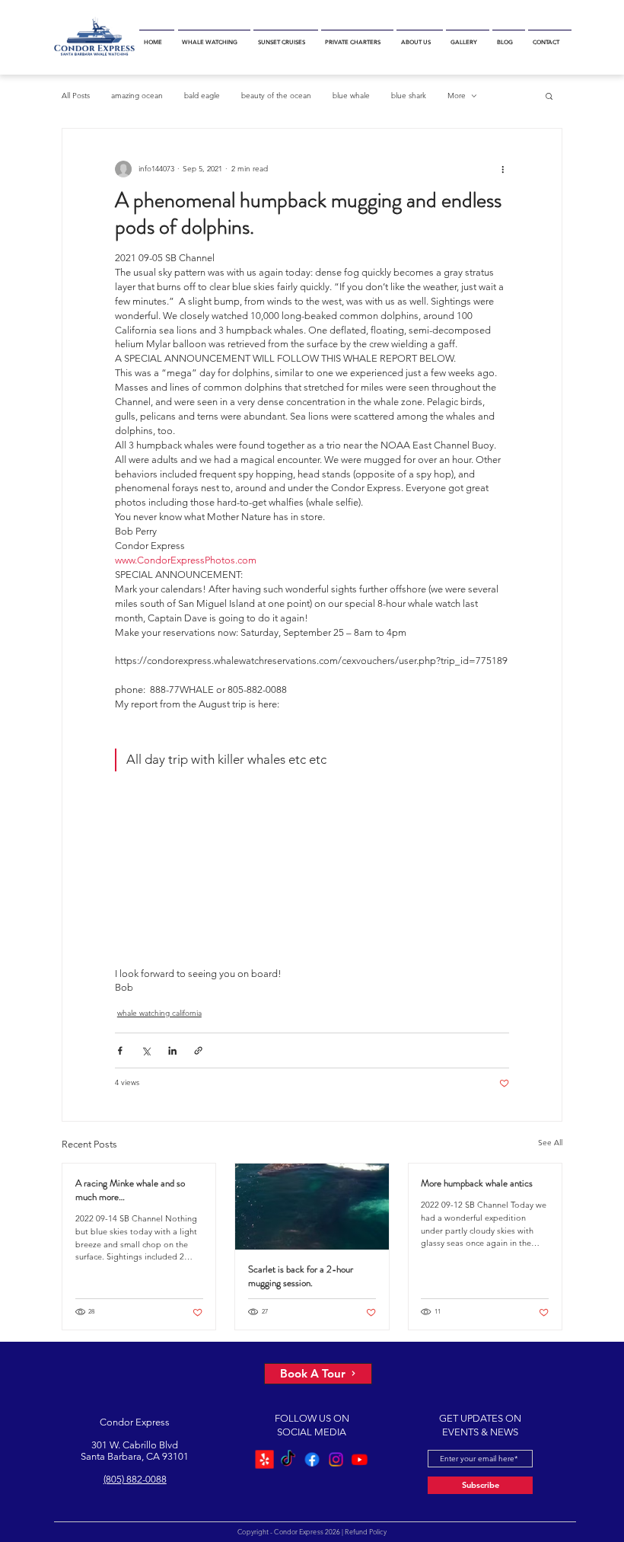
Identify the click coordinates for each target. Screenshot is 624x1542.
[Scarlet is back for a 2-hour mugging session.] (311, 1207)
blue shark (408, 96)
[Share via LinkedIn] (172, 1050)
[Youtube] (359, 1459)
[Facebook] (312, 1459)
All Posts (76, 96)
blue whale (351, 96)
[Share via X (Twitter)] (146, 1050)
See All (550, 1143)
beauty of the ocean (276, 96)
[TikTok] (288, 1459)
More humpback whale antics (477, 1183)
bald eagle (202, 96)
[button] (214, 37)
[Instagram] (335, 1459)
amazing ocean (137, 96)
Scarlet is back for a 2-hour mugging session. (300, 1276)
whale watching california (159, 1013)
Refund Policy (365, 1531)
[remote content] (312, 877)
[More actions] (502, 169)
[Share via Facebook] (120, 1050)
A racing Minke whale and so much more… (130, 1190)
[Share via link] (198, 1050)
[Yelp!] (265, 1459)
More (456, 96)
